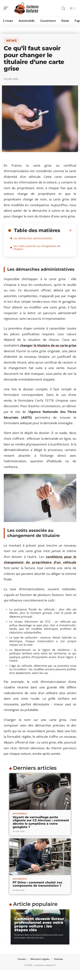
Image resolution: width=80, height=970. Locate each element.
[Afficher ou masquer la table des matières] (66, 230)
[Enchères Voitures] (27, 8)
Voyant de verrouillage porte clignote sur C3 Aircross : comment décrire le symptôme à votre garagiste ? (41, 822)
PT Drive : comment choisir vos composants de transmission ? (37, 884)
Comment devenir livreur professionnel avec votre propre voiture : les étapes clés (39, 924)
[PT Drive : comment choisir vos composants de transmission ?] (40, 857)
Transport (21, 913)
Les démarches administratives (32, 238)
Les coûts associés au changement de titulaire (36, 247)
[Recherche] (63, 8)
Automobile (20, 813)
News (11, 40)
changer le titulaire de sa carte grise (48, 345)
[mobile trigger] (7, 8)
